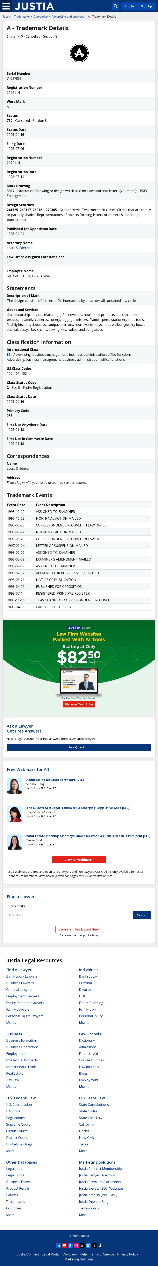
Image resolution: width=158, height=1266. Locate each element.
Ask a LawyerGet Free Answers (24, 728)
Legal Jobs (14, 1168)
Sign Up (146, 6)
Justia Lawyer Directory (97, 1175)
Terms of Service (102, 1254)
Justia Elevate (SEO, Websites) (101, 1188)
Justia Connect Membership (100, 1168)
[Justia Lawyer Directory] (100, 1245)
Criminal (85, 983)
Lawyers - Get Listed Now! (79, 929)
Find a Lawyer (21, 896)
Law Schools (90, 1033)
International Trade (21, 1066)
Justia (6, 16)
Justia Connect (28, 1254)
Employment (16, 1053)
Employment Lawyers (22, 996)
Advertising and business (68, 16)
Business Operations (22, 1047)
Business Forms (18, 1181)
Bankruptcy (88, 976)
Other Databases (21, 1162)
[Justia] (34, 6)
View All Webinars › (79, 859)
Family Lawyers (17, 1009)
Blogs (83, 1073)
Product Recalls (18, 1188)
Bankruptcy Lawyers (22, 976)
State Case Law (90, 1117)
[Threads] (82, 1245)
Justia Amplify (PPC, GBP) (98, 1195)
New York (86, 1137)
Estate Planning (91, 1002)
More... (11, 1022)
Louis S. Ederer (18, 247)
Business (14, 1033)
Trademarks (22, 16)
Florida (84, 1131)
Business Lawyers (20, 983)
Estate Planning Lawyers (25, 1002)
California (86, 1124)
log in (21, 482)
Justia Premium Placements (100, 1181)
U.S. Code (13, 1111)
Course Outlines (91, 1060)
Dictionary (87, 1040)
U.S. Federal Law (21, 1097)
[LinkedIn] (58, 1245)
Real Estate (14, 1073)
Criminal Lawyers (19, 989)
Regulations (15, 1117)
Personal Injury (91, 1016)
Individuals (89, 969)
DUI (82, 996)
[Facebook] (70, 1245)
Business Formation (21, 1040)
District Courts (17, 1137)
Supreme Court (18, 1124)
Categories (41, 16)
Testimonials (89, 1208)
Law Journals (89, 1066)
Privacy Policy (127, 1254)
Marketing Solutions (97, 1162)
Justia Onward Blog (94, 1201)
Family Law (87, 1009)
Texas (83, 1144)
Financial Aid (88, 1053)
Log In (129, 6)
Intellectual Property (22, 1060)
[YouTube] (64, 1245)
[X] (94, 1245)
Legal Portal (50, 1254)
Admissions (87, 1047)
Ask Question (79, 747)
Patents (12, 1195)
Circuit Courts (16, 1131)
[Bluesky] (88, 1245)
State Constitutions (94, 1104)
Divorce (85, 989)
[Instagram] (76, 1245)
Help (83, 1254)
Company (70, 1254)
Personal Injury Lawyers (24, 1016)
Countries (13, 1208)
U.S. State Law (92, 1097)
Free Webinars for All (28, 769)
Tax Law (12, 1080)
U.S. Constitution (19, 1104)
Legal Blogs (15, 1175)
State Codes (88, 1111)
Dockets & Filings (19, 1144)
